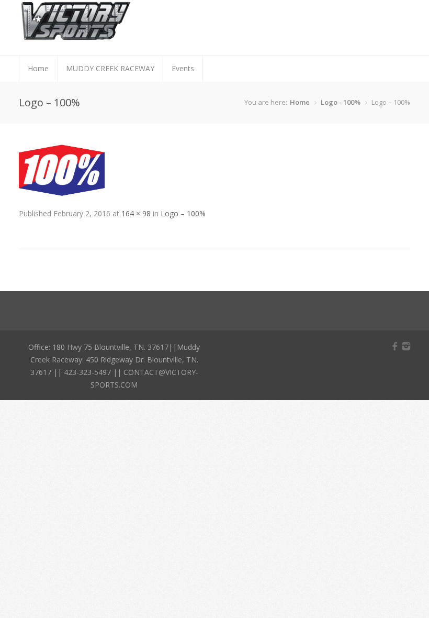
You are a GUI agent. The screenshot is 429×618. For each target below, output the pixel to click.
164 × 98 (136, 213)
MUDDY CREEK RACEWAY (110, 68)
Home (38, 68)
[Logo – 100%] (62, 193)
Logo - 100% (340, 102)
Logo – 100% (183, 213)
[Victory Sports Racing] (75, 36)
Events (183, 68)
